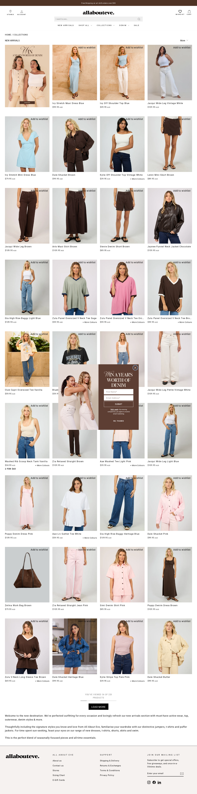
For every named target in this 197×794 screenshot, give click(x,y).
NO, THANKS (118, 421)
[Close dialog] (135, 367)
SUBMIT (118, 404)
